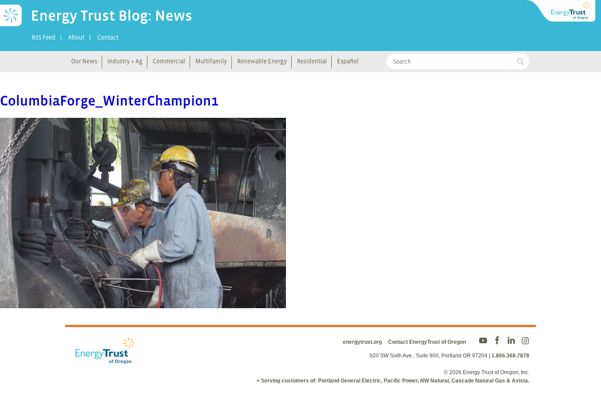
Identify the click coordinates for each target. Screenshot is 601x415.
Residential (312, 61)
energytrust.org (362, 342)
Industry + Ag (125, 61)
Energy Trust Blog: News (111, 15)
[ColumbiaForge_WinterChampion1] (143, 302)
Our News (84, 61)
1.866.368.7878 (510, 356)
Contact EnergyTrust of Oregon (427, 342)
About (76, 37)
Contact (107, 37)
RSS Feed (43, 37)
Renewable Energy (262, 61)
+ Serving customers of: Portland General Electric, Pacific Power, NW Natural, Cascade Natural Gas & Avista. (393, 381)
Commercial (169, 61)
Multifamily (211, 61)
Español (348, 61)
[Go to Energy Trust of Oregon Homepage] (561, 11)
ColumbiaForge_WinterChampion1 (109, 101)
